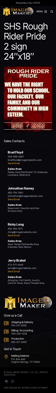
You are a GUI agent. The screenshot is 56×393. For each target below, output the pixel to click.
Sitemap (43, 388)
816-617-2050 (19, 325)
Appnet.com (29, 388)
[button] (41, 11)
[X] (12, 381)
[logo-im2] (18, 11)
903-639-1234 (19, 333)
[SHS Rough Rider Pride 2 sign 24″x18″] (28, 68)
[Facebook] (6, 381)
